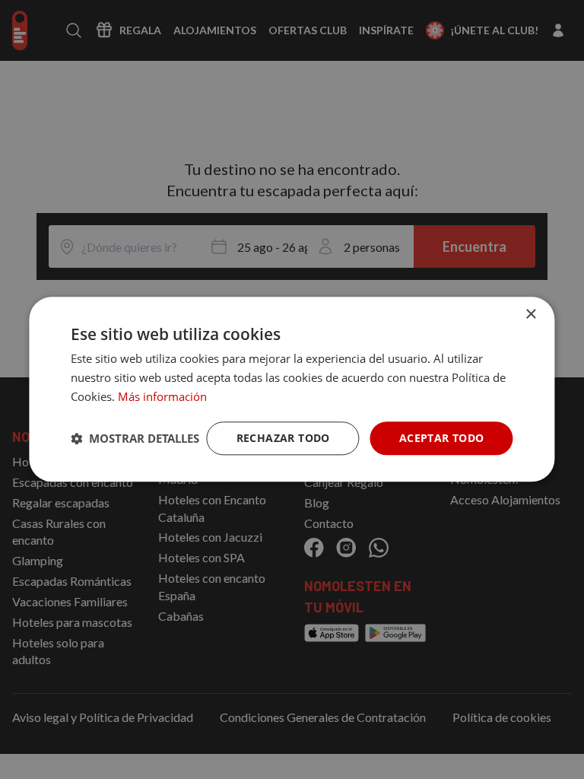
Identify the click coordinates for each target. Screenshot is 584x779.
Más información (162, 396)
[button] (135, 438)
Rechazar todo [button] (283, 438)
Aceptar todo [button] (441, 438)
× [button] (530, 314)
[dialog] (291, 389)
